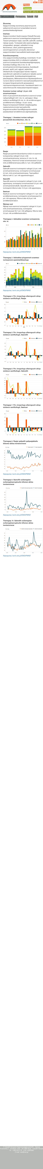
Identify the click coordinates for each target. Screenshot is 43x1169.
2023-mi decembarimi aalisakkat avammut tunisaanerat (21, 7)
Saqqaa (27, 8)
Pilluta (26, 5)
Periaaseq (20, 16)
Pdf (36, 16)
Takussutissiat (7, 16)
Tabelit (30, 16)
